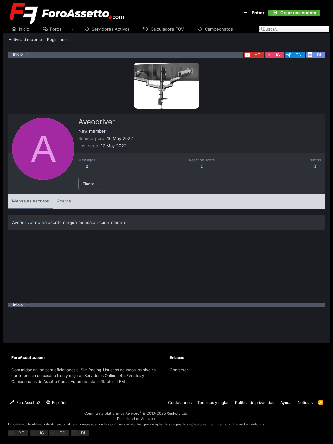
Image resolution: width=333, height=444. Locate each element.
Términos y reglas (213, 402)
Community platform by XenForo (136, 413)
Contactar (179, 369)
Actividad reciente (25, 39)
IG (278, 54)
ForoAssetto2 (27, 402)
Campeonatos (219, 29)
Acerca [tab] (64, 200)
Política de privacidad (254, 402)
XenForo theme (230, 424)
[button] (72, 29)
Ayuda (286, 402)
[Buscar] (324, 13)
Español (58, 402)
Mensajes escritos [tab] (30, 200)
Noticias (305, 402)
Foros (55, 29)
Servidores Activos (111, 29)
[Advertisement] (166, 321)
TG (298, 54)
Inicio (24, 29)
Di (319, 54)
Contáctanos (180, 402)
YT (257, 54)
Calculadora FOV (167, 29)
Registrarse (57, 39)
